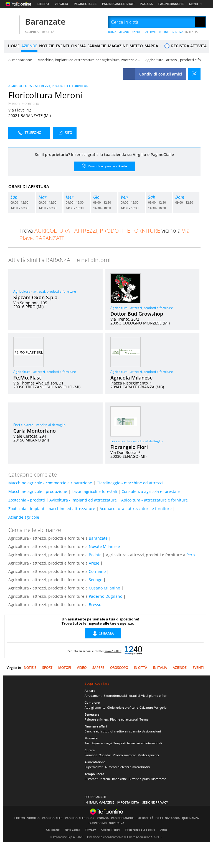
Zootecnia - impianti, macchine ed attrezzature (51, 508)
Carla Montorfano (34, 430)
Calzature (146, 707)
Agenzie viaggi (102, 743)
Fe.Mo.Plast (27, 377)
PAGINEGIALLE (85, 4)
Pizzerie (105, 779)
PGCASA (146, 4)
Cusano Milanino (104, 588)
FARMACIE (96, 45)
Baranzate (45, 21)
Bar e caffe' (119, 779)
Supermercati (94, 767)
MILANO (123, 32)
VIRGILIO (61, 4)
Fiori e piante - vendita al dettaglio (39, 424)
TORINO (164, 32)
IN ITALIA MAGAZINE (99, 802)
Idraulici (134, 695)
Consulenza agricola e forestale (150, 491)
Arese (94, 563)
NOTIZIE (46, 45)
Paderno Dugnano (105, 596)
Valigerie (160, 707)
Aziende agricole (23, 517)
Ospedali (105, 755)
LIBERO (43, 4)
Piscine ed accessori (124, 719)
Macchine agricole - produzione (37, 491)
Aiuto (163, 829)
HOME (14, 45)
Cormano (97, 571)
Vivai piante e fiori (154, 695)
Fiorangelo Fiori (129, 447)
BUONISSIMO (98, 823)
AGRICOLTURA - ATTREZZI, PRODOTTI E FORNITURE (49, 86)
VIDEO (82, 667)
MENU (193, 4)
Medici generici (148, 755)
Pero (190, 554)
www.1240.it (113, 651)
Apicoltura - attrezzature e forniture (154, 500)
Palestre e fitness (97, 719)
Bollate (95, 554)
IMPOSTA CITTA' (128, 802)
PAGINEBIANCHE (171, 4)
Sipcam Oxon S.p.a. (36, 297)
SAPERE (98, 667)
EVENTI (62, 45)
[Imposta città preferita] (11, 22)
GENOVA (177, 32)
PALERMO (150, 32)
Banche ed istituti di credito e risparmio (113, 731)
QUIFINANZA (190, 818)
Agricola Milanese (131, 377)
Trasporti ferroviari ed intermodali (137, 743)
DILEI (159, 818)
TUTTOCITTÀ (144, 818)
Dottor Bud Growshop (136, 313)
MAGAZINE (118, 45)
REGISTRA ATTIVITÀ (188, 45)
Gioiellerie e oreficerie (122, 707)
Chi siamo (53, 829)
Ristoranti (91, 779)
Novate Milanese (104, 546)
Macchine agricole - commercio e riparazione (50, 482)
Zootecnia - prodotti (26, 500)
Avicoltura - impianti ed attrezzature (83, 500)
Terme (144, 719)
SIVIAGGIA (172, 818)
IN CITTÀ (140, 667)
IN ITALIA (191, 32)
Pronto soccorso (124, 755)
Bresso (95, 604)
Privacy (90, 829)
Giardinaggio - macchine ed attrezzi (130, 482)
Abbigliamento (95, 707)
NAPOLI (136, 32)
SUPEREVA (116, 823)
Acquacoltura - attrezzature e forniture (136, 508)
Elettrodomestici (115, 695)
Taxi (87, 743)
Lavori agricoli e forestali (94, 491)
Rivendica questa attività (107, 165)
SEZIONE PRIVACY (155, 802)
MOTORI (64, 667)
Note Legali (72, 829)
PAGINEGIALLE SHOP (118, 4)
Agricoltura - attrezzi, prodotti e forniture (44, 291)
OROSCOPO (119, 667)
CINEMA (78, 45)
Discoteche (158, 779)
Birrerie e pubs (139, 779)
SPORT (47, 667)
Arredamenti (93, 695)
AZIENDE (29, 45)
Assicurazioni (151, 731)
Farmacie (91, 755)
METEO (136, 45)
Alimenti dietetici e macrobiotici (127, 767)
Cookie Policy (110, 829)
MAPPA (151, 45)
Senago (95, 579)
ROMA (112, 32)
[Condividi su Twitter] (194, 74)
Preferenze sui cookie (140, 829)
